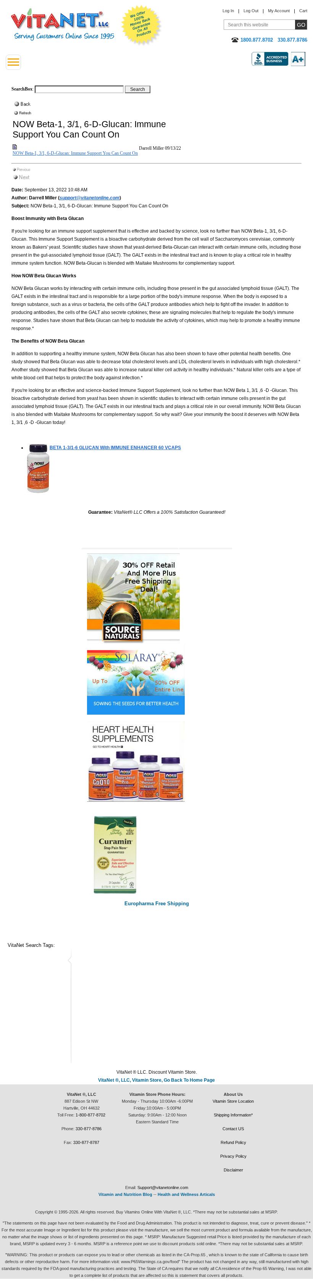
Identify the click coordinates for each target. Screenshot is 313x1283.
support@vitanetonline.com (89, 198)
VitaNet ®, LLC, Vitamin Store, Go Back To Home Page (156, 1080)
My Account (279, 10)
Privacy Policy (233, 1156)
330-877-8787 (86, 1142)
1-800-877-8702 (90, 1115)
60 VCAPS (115, 447)
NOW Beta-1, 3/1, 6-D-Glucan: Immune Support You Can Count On (75, 153)
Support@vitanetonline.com (162, 1187)
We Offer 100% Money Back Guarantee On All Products (142, 26)
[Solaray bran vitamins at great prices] (156, 679)
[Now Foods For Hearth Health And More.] (156, 761)
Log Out (251, 10)
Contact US (233, 1128)
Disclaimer (233, 1170)
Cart (303, 10)
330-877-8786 (89, 1128)
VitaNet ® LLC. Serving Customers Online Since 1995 (62, 24)
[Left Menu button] (13, 62)
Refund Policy (233, 1142)
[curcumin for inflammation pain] (156, 854)
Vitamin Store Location (233, 1101)
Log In (228, 10)
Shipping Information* (233, 1115)
